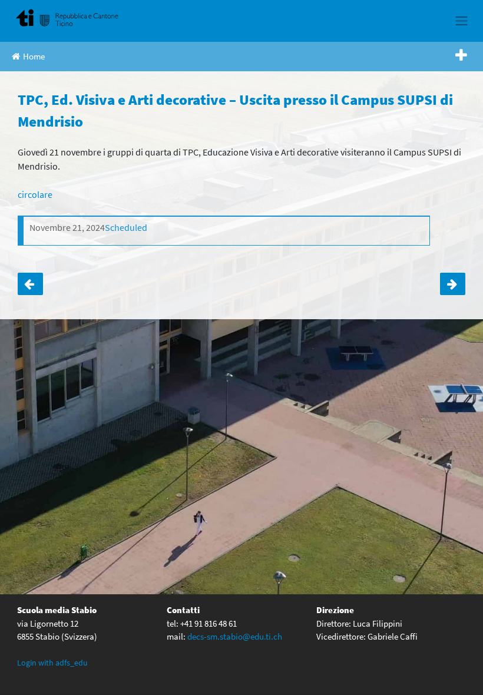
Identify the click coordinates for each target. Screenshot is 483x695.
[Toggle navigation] (461, 20)
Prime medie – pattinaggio (452, 284)
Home (34, 56)
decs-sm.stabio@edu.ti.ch (234, 636)
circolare (35, 194)
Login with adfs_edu (52, 662)
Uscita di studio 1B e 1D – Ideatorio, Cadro (30, 284)
